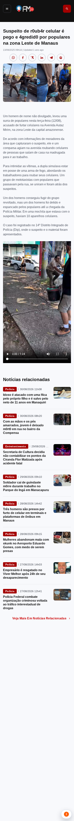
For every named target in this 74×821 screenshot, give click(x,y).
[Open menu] (7, 9)
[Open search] (67, 9)
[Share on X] (32, 57)
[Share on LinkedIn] (42, 57)
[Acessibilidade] (66, 814)
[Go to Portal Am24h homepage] (25, 9)
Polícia (9, 389)
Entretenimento (15, 446)
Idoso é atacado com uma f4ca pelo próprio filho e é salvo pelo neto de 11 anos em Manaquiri (25, 398)
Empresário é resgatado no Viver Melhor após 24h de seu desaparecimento (24, 573)
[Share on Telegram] (51, 57)
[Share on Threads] (61, 57)
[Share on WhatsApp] (13, 57)
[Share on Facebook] (23, 57)
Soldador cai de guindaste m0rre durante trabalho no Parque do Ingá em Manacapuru (26, 486)
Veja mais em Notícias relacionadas (39, 618)
